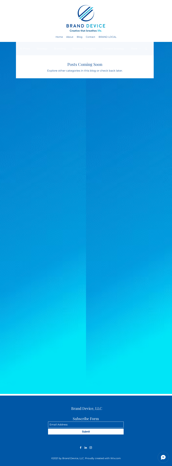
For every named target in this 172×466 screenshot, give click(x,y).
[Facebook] (80, 447)
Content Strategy (113, 48)
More (134, 48)
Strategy (42, 48)
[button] (146, 49)
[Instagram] (90, 447)
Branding (60, 48)
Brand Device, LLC (86, 408)
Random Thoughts (84, 48)
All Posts (24, 48)
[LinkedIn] (85, 447)
